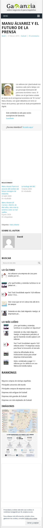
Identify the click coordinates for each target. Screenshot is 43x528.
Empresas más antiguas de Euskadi (14, 392)
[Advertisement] (21, 60)
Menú (5, 16)
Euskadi (23, 36)
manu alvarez (14, 225)
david (3, 36)
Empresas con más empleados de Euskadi (17, 400)
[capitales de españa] (20, 432)
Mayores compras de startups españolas (16, 381)
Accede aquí (28, 127)
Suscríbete (10, 118)
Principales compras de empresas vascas (16, 389)
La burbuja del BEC (28, 186)
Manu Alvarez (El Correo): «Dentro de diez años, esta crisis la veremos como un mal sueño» (10, 207)
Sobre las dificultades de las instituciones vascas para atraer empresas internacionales (25, 354)
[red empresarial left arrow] (20, 457)
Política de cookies (31, 518)
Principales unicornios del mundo (14, 385)
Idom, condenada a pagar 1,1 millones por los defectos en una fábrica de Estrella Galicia (25, 363)
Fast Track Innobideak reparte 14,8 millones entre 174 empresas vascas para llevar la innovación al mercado (27, 345)
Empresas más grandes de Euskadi (14, 396)
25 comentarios (34, 36)
